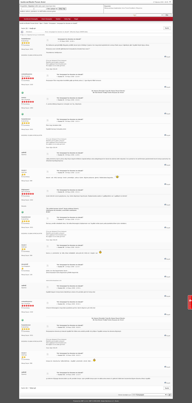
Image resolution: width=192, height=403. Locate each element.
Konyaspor (52, 23)
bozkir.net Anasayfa (31, 19)
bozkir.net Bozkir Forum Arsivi (29, 23)
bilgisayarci (25, 189)
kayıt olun (52, 6)
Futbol (46, 23)
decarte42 (24, 264)
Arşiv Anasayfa (47, 19)
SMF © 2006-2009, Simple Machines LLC (101, 401)
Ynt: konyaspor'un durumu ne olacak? (70, 74)
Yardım (58, 19)
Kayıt (76, 19)
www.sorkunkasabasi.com (53, 280)
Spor (41, 23)
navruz (23, 97)
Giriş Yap (67, 19)
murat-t (24, 170)
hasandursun (26, 38)
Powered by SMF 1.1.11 (80, 401)
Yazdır (167, 28)
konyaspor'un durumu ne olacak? (67, 23)
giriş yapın (42, 6)
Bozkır (117, 401)
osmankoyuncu (26, 74)
